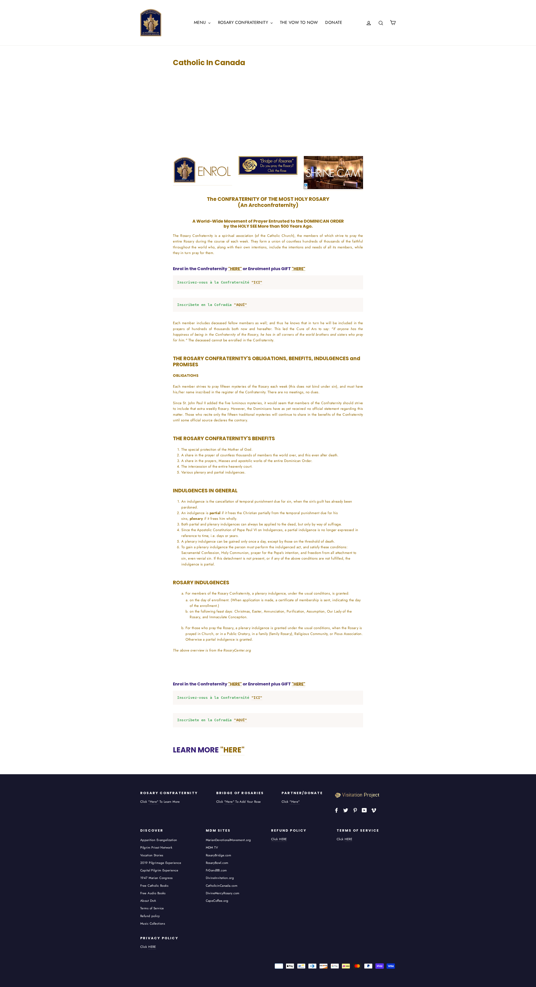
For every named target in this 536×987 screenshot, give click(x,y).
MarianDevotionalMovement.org (228, 840)
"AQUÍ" (240, 305)
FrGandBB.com (216, 870)
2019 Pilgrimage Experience (160, 863)
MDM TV (212, 847)
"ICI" (256, 282)
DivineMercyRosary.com (223, 893)
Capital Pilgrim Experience (159, 870)
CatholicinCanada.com (222, 885)
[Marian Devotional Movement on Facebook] (336, 810)
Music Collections (152, 923)
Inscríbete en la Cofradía (212, 305)
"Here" (153, 801)
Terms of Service (152, 908)
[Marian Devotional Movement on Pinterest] (355, 810)
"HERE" (232, 750)
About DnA (148, 900)
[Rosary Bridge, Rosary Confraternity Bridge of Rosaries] (268, 174)
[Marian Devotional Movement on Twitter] (345, 810)
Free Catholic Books (154, 885)
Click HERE (279, 839)
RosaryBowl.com (217, 863)
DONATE (333, 22)
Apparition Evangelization (158, 840)
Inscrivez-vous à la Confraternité (219, 282)
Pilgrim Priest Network (156, 847)
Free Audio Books (153, 893)
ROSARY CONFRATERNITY (243, 22)
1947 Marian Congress (156, 878)
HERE (348, 839)
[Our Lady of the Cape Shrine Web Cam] (333, 188)
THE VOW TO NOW (299, 22)
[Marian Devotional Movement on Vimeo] (373, 810)
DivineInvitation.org (220, 878)
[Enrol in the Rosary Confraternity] (202, 183)
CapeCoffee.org (217, 900)
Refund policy (150, 916)
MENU (200, 22)
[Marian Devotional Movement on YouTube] (364, 810)
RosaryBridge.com (218, 855)
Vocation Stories (151, 855)
